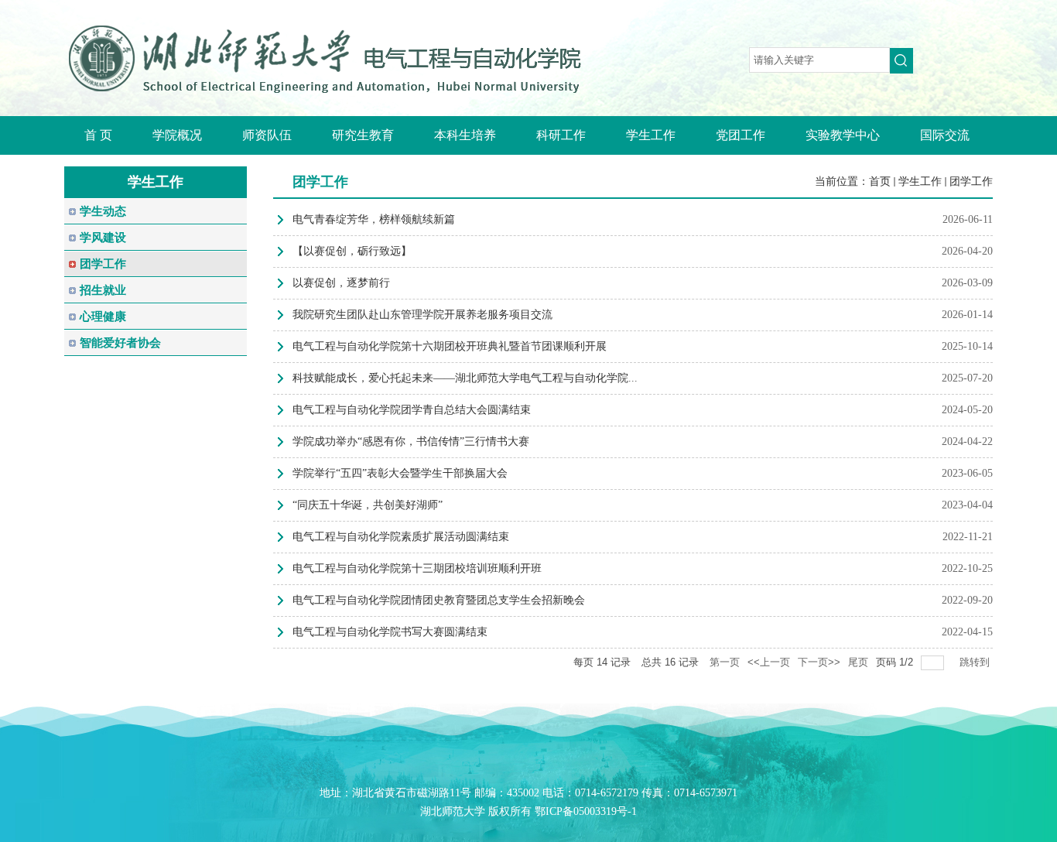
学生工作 (920, 181)
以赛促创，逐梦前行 (341, 283)
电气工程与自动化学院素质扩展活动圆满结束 (400, 537)
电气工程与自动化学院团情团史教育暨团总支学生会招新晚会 (438, 600)
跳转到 (976, 662)
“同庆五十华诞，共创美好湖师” (367, 505)
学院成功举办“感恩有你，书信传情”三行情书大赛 (410, 441)
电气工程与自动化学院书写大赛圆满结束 (389, 632)
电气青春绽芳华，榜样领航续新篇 (373, 219)
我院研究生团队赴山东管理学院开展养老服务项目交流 (422, 314)
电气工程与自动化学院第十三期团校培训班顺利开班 (417, 568)
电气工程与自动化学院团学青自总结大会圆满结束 (411, 410)
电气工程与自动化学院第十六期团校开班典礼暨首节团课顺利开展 (449, 346)
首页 (880, 181)
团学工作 (971, 181)
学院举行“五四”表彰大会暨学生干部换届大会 (400, 473)
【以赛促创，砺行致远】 (352, 251)
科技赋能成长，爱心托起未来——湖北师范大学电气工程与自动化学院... (465, 378)
